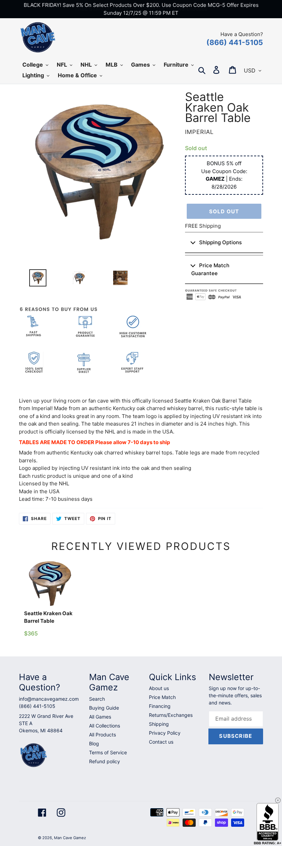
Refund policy (104, 761)
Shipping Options (220, 242)
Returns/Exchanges (171, 715)
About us (159, 688)
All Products (102, 734)
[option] (35, 279)
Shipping (159, 724)
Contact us (161, 742)
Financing (160, 706)
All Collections (104, 726)
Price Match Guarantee (210, 269)
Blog (94, 743)
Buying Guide (104, 708)
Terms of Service (108, 752)
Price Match (162, 697)
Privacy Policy (165, 733)
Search (97, 699)
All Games (100, 717)
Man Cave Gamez (70, 837)
